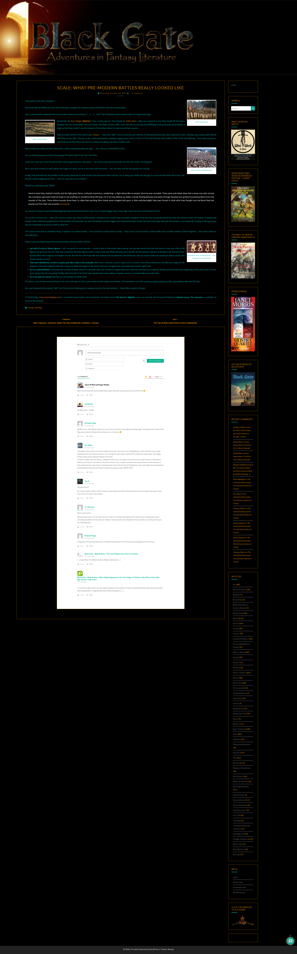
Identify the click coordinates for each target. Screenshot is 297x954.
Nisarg (171, 949)
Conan (235, 628)
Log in (235, 877)
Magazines (237, 708)
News (235, 734)
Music (235, 719)
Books (235, 618)
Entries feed (238, 882)
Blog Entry (237, 613)
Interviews (237, 698)
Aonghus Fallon (239, 427)
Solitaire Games (239, 810)
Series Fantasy (238, 800)
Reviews (236, 763)
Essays (31, 307)
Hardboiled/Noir (239, 693)
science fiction (238, 795)
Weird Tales (237, 844)
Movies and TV (238, 713)
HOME (233, 85)
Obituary (236, 739)
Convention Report (240, 639)
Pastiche (236, 753)
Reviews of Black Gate (241, 768)
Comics (236, 623)
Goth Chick (237, 683)
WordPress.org (239, 892)
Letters (236, 703)
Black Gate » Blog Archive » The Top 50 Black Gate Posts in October (111, 554)
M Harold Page (90, 423)
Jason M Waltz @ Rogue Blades (97, 385)
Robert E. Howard (240, 781)
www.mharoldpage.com (49, 297)
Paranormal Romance (241, 744)
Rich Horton (238, 776)
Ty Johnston (90, 507)
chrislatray (89, 404)
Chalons (96, 134)
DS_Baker (89, 445)
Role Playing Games (241, 786)
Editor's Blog (238, 652)
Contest (236, 633)
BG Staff (236, 600)
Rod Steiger (80, 121)
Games (235, 678)
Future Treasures (239, 672)
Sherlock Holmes (240, 805)
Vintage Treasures (240, 839)
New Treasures (239, 729)
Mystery (236, 724)
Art (234, 584)
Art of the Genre (239, 589)
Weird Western (239, 849)
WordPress (154, 949)
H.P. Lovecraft (238, 688)
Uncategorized (239, 834)
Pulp (235, 758)
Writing (38, 307)
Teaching (236, 820)
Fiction (236, 667)
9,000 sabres (131, 121)
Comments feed (239, 887)
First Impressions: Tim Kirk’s (242, 445)
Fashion (236, 662)
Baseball (236, 594)
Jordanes (64, 204)
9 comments (137, 93)
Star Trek (236, 815)
